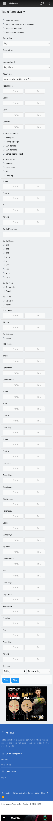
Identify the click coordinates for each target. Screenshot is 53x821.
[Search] (48, 3)
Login (3, 778)
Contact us (6, 765)
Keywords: (7, 74)
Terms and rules (20, 793)
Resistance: (8, 606)
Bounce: (6, 546)
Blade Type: (8, 283)
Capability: (7, 594)
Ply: (4, 205)
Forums (4, 759)
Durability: (7, 427)
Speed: (6, 98)
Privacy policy (34, 793)
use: (4, 570)
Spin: (5, 109)
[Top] (47, 793)
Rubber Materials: (10, 133)
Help (43, 793)
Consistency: (8, 379)
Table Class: (8, 334)
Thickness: (7, 310)
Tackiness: (7, 344)
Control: (6, 121)
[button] (4, 3)
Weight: (6, 217)
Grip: (5, 630)
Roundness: (8, 499)
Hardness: (7, 367)
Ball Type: (7, 296)
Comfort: (6, 618)
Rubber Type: (9, 159)
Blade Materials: (10, 229)
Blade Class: (8, 241)
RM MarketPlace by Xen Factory (21, 804)
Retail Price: (8, 86)
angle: (5, 356)
